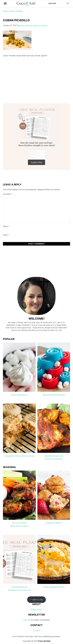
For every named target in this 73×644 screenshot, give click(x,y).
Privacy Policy (36, 609)
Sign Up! (26, 620)
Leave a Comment (39, 25)
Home (5, 11)
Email (6, 235)
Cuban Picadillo (16, 11)
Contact (36, 630)
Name (6, 226)
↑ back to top (36, 599)
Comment (7, 194)
